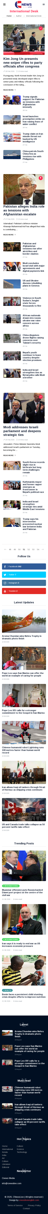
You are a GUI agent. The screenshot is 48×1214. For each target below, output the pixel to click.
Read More (8, 90)
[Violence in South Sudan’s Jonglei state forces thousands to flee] (12, 303)
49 (15, 549)
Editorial (5, 1167)
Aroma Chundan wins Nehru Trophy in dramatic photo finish (29, 1034)
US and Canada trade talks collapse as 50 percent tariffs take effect (30, 1121)
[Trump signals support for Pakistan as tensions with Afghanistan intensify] (12, 102)
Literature (6, 1164)
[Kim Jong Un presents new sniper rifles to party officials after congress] (24, 39)
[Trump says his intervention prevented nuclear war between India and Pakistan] (12, 524)
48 (10, 549)
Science (20, 1149)
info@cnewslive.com (11, 1183)
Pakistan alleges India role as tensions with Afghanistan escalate (23, 210)
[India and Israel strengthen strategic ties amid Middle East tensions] (12, 507)
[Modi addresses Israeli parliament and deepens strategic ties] (24, 408)
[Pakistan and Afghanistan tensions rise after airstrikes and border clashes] (12, 249)
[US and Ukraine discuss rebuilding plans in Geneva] (12, 286)
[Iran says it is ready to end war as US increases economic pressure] (24, 919)
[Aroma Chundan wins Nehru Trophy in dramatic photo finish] (24, 621)
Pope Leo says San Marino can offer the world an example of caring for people (30, 1048)
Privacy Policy (34, 1205)
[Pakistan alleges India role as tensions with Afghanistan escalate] (24, 189)
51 (24, 549)
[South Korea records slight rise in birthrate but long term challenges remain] (12, 467)
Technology (22, 1152)
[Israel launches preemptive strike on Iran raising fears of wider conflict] (12, 122)
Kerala (5, 1152)
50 (19, 549)
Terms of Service (15, 1205)
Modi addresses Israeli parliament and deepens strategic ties (22, 431)
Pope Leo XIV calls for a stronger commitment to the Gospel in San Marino (30, 1063)
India (4, 1155)
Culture (5, 1161)
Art (3, 1158)
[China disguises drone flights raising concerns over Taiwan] (12, 340)
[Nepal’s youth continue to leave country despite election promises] (12, 358)
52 (29, 549)
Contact (26, 1208)
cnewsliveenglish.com (29, 1200)
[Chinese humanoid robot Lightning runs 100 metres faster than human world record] (24, 732)
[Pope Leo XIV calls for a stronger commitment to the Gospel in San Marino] (24, 695)
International (7, 1149)
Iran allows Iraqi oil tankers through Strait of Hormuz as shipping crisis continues (29, 1107)
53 (33, 549)
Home (9, 16)
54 (38, 549)
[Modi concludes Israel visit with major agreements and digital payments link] (12, 268)
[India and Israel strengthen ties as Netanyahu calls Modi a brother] (12, 375)
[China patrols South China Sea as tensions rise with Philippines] (12, 156)
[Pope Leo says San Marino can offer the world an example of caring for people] (24, 658)
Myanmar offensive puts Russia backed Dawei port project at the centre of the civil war (22, 892)
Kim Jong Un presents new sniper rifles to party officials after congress (22, 62)
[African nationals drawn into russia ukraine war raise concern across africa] (12, 321)
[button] (7, 4)
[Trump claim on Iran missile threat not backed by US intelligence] (12, 139)
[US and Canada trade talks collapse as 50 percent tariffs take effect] (24, 809)
